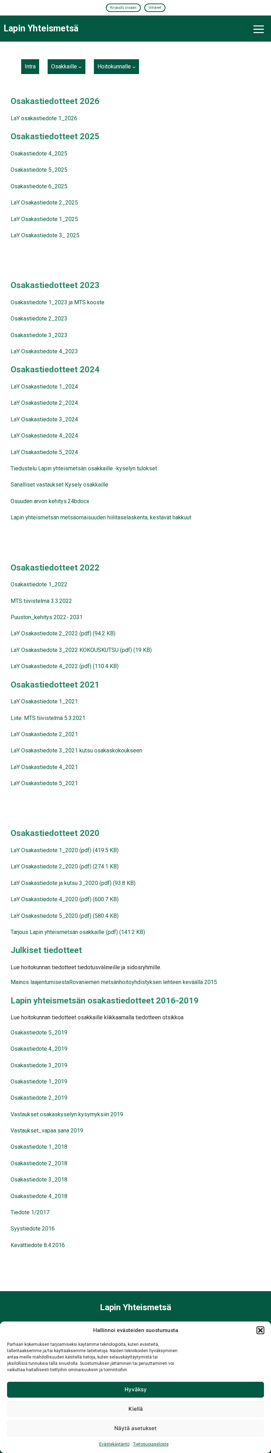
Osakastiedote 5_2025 (39, 169)
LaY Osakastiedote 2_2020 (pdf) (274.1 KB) (65, 866)
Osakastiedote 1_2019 (39, 1081)
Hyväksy (136, 1389)
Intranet (155, 8)
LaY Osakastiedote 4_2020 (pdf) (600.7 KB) (65, 899)
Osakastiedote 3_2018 (39, 1179)
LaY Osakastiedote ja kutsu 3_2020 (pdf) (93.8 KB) (73, 883)
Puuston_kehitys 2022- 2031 (47, 617)
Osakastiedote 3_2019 (39, 1065)
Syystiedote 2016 (33, 1228)
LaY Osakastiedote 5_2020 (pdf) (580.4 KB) (65, 915)
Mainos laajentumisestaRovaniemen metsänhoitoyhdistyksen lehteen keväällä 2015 (114, 982)
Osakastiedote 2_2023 (39, 318)
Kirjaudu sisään (123, 8)
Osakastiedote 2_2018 (39, 1163)
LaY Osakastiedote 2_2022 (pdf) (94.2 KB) (63, 633)
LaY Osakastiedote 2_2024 (44, 402)
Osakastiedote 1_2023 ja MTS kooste (57, 302)
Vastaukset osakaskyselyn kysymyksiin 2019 (67, 1114)
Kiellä (135, 1408)
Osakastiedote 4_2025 (39, 153)
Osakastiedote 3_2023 (39, 335)
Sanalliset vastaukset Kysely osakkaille (59, 484)
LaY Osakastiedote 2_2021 (44, 734)
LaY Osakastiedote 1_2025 (44, 219)
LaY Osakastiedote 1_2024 (44, 386)
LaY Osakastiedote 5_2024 (44, 452)
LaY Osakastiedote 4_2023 (44, 351)
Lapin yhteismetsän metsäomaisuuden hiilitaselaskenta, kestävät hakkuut (101, 517)
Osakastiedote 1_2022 (39, 584)
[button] (260, 1330)
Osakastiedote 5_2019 (39, 1032)
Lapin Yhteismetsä (41, 28)
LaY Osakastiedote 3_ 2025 (45, 235)
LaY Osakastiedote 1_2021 (44, 701)
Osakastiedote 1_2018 (39, 1146)
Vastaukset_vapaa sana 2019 (47, 1130)
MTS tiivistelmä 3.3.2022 (41, 601)
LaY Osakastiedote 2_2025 (44, 202)
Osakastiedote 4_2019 (39, 1048)
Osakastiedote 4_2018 (39, 1196)
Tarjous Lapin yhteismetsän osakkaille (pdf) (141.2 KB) (78, 932)
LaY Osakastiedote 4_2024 (44, 435)
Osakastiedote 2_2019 (39, 1097)
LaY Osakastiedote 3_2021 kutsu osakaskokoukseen (76, 750)
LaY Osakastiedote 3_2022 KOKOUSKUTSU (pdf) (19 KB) (81, 650)
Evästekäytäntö (114, 1444)
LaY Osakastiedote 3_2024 (44, 419)
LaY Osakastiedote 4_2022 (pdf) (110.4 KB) (65, 666)
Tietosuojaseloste (151, 1444)
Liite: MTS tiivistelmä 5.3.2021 (48, 718)
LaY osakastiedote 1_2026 (44, 118)
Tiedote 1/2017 (30, 1212)
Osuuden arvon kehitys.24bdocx (50, 501)
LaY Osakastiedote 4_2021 (44, 767)
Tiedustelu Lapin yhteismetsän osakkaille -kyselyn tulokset (84, 468)
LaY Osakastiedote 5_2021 (44, 783)
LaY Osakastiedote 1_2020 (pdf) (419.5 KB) (65, 850)
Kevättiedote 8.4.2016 (38, 1245)
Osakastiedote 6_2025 (39, 186)
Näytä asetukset (135, 1428)
